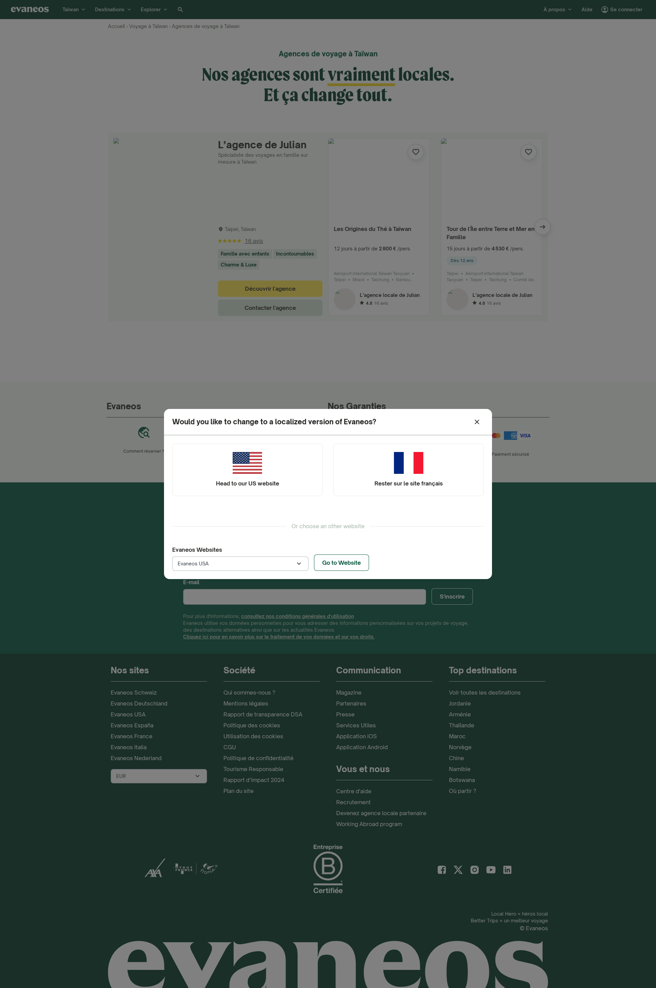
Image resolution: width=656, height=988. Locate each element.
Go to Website (341, 562)
